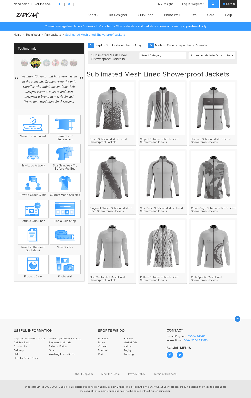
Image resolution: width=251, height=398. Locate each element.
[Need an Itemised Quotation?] (33, 235)
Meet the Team (110, 374)
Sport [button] (92, 15)
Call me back (43, 4)
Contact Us (20, 346)
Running (129, 354)
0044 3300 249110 (196, 340)
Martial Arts (130, 342)
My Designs (165, 4)
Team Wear (34, 34)
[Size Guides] (65, 235)
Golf (100, 354)
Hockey (128, 338)
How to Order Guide (26, 358)
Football (103, 350)
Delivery (19, 350)
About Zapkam (84, 374)
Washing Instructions (62, 354)
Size (194, 15)
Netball (128, 346)
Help (228, 15)
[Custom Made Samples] (65, 182)
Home (19, 34)
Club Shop (145, 15)
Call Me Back (22, 342)
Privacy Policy (136, 374)
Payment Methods (60, 342)
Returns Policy (58, 346)
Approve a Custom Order (29, 338)
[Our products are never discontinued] (33, 124)
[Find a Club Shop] (65, 209)
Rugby (127, 350)
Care (210, 15)
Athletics (103, 338)
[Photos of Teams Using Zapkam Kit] (65, 264)
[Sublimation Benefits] (65, 124)
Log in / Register (193, 4)
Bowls (101, 342)
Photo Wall (172, 15)
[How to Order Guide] (33, 182)
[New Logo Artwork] (33, 153)
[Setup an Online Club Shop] (33, 209)
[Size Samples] (65, 153)
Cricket (102, 346)
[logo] (26, 14)
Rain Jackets (54, 34)
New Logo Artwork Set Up (65, 338)
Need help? (22, 4)
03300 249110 (196, 336)
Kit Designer (118, 15)
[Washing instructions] (33, 264)
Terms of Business (165, 374)
